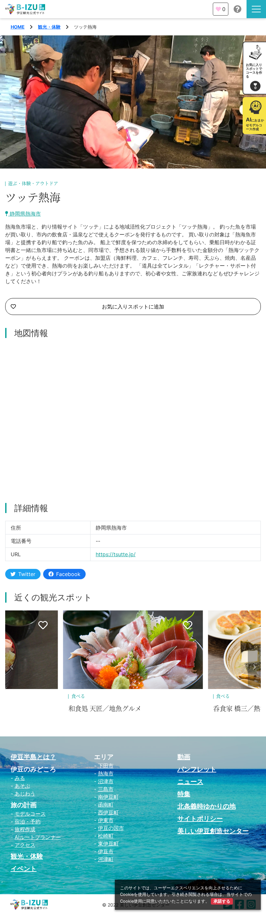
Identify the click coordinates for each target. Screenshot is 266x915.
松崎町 (106, 836)
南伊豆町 (108, 797)
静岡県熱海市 (24, 213)
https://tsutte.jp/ (116, 554)
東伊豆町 (108, 843)
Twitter (26, 574)
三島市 (106, 789)
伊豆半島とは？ (33, 757)
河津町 (106, 859)
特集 (183, 794)
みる (20, 778)
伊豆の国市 (111, 828)
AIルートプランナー (38, 837)
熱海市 (106, 773)
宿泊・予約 (28, 821)
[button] (11, 666)
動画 (183, 757)
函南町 (106, 804)
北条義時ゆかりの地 (206, 806)
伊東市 (106, 820)
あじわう (25, 793)
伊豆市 (106, 851)
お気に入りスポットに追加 (133, 306)
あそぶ (22, 786)
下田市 (106, 765)
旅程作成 (25, 829)
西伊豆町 (108, 812)
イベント (24, 868)
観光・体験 (49, 27)
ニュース (190, 781)
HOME (18, 27)
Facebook (68, 574)
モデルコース (30, 813)
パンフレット (196, 769)
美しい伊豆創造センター (213, 831)
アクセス (25, 845)
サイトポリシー (200, 818)
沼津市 (106, 781)
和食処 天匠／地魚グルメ (104, 708)
